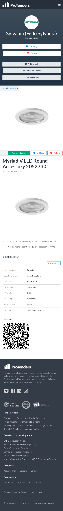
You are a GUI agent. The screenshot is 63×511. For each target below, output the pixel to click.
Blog (14, 471)
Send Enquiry (33, 77)
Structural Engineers (31, 422)
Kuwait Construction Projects (16, 459)
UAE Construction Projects (15, 441)
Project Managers (11, 422)
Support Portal (35, 482)
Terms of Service (27, 503)
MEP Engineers (10, 425)
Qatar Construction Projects (16, 448)
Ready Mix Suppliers (12, 429)
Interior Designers (37, 418)
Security (51, 503)
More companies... (32, 429)
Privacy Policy (40, 503)
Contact (33, 471)
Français (41, 492)
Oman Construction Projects (16, 455)
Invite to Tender (33, 71)
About (6, 471)
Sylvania (17, 171)
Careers (23, 471)
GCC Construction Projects (44, 459)
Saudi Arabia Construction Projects (19, 444)
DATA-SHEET (53, 263)
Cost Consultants (28, 425)
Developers (8, 418)
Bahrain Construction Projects (16, 452)
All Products (11, 88)
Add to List (33, 64)
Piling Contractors (47, 425)
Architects (21, 418)
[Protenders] (16, 3)
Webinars (21, 482)
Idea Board (8, 482)
